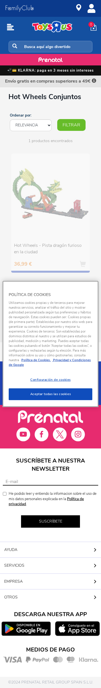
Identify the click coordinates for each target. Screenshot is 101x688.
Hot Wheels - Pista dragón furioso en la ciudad (48, 248)
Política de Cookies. (36, 360)
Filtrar (71, 125)
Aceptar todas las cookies (50, 394)
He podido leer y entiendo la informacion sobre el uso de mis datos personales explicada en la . (53, 499)
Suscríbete (50, 521)
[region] (50, 344)
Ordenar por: (20, 115)
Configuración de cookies (50, 379)
